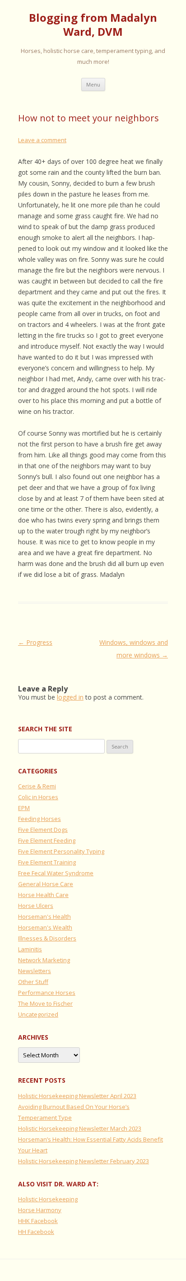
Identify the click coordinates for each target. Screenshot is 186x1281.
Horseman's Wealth (45, 927)
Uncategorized (38, 1014)
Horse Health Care (43, 895)
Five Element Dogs (43, 829)
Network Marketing (44, 960)
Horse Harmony (39, 1210)
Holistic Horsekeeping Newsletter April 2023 (77, 1096)
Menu (93, 84)
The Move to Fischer (45, 1003)
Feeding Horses (39, 819)
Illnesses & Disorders (47, 938)
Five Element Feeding (46, 840)
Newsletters (34, 971)
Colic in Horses (38, 797)
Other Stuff (33, 982)
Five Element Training (47, 862)
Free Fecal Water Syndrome (55, 873)
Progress (35, 642)
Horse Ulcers (35, 906)
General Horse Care (45, 884)
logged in (70, 697)
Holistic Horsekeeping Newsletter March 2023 (79, 1128)
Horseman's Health (44, 916)
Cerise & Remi (37, 786)
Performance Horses (46, 992)
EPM (24, 808)
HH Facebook (36, 1232)
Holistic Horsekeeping (48, 1199)
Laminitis (30, 949)
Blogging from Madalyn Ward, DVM (93, 25)
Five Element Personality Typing (61, 851)
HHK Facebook (38, 1221)
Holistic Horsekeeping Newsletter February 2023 (83, 1161)
